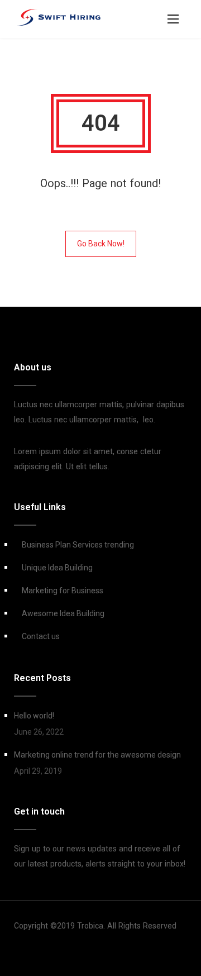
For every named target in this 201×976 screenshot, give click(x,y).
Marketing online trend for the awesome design (97, 754)
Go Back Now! (101, 243)
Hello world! (34, 715)
